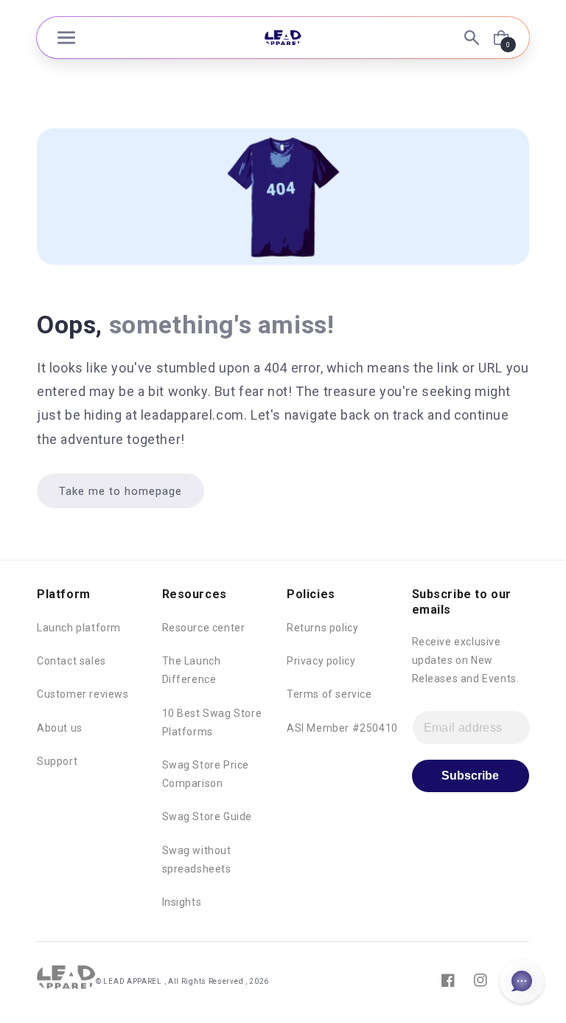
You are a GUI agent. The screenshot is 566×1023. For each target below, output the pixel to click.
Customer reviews (83, 694)
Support (57, 761)
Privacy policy (321, 661)
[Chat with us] (521, 981)
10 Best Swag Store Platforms (212, 722)
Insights (182, 902)
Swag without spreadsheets (196, 860)
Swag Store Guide (207, 816)
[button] (66, 38)
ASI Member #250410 (342, 728)
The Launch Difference (191, 670)
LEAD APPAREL (133, 981)
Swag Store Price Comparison (206, 774)
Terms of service (329, 694)
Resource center (203, 628)
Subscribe (470, 775)
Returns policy (322, 628)
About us (60, 728)
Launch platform (79, 628)
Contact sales (71, 661)
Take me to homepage (120, 491)
